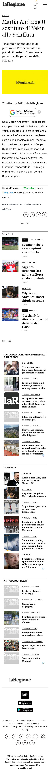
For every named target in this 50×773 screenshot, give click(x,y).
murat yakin (25, 204)
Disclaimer (20, 720)
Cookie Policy (27, 726)
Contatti (42, 720)
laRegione (36, 103)
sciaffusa (6, 209)
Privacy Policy (11, 726)
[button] (7, 736)
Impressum (32, 720)
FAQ (11, 724)
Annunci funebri (32, 724)
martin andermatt (10, 204)
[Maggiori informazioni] (39, 112)
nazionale (36, 204)
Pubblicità (19, 724)
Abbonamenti (8, 720)
